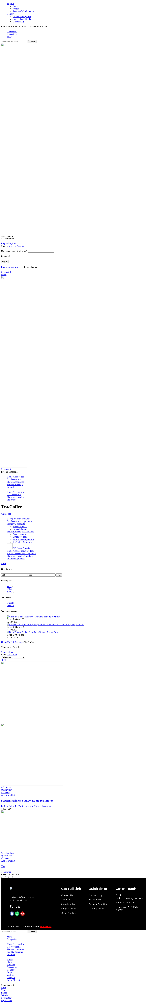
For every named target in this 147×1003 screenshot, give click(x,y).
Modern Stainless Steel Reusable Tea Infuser (27, 800)
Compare (11, 977)
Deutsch (16, 6)
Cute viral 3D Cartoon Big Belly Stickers (65, 624)
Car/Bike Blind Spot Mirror (47, 616)
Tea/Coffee (20, 806)
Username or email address (14, 251)
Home (4, 642)
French (16, 8)
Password (6, 256)
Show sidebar (7, 652)
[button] (6, 787)
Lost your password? (10, 267)
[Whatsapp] (17, 913)
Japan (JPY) (18, 21)
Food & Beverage (15, 642)
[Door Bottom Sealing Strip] (20, 632)
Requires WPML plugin (23, 11)
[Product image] (32, 784)
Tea (3, 866)
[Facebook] (12, 913)
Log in (4, 262)
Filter (59, 575)
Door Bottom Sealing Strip (46, 632)
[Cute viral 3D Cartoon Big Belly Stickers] (27, 624)
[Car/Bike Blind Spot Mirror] (21, 616)
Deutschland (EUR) (22, 19)
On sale (10, 603)
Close (3, 563)
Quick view (6, 790)
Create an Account (16, 246)
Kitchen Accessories (43, 806)
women (29, 806)
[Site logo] (10, 234)
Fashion (4, 806)
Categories (6, 514)
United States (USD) (22, 16)
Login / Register (14, 980)
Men (11, 806)
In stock (10, 605)
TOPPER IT (45, 926)
